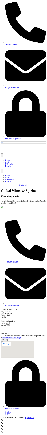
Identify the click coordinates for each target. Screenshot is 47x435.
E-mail (3, 323)
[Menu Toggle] (2, 155)
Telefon (4, 325)
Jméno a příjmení (7, 321)
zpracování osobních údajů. (11, 338)
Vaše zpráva (5, 333)
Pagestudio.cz (29, 418)
